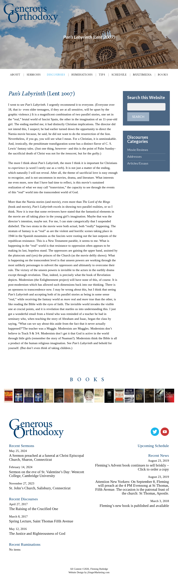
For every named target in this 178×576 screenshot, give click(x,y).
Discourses (56, 74)
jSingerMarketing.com (98, 572)
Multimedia (142, 74)
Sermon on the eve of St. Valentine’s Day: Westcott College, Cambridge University (46, 474)
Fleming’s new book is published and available (134, 506)
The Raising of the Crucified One (33, 509)
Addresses (134, 156)
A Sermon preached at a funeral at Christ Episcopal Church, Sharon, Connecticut (46, 457)
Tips (102, 74)
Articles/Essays (137, 163)
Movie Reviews (137, 150)
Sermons (34, 74)
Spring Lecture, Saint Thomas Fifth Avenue (41, 521)
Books (163, 74)
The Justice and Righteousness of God (37, 533)
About (15, 74)
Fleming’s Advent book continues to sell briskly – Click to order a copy (132, 467)
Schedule (119, 74)
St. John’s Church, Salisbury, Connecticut (40, 488)
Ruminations (82, 74)
